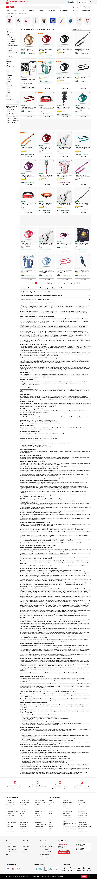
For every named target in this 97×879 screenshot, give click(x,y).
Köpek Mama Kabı (38, 811)
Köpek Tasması (38, 813)
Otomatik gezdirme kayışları (26, 396)
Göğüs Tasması (11, 36)
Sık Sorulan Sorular (44, 844)
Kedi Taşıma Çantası (10, 815)
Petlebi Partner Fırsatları (11, 849)
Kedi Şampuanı (23, 817)
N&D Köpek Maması (81, 811)
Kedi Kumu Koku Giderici (25, 802)
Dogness (10, 81)
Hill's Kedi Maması (67, 804)
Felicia (50, 813)
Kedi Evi (21, 815)
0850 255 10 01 (62, 844)
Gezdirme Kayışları (12, 39)
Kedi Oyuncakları (9, 817)
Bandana (10, 50)
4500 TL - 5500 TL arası (13, 120)
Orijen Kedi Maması (67, 817)
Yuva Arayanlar (86, 10)
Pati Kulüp (75, 10)
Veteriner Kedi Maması (39, 826)
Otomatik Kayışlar (12, 38)
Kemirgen (31, 10)
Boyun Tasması (11, 41)
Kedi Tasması (23, 806)
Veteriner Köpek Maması (39, 828)
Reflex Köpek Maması (82, 820)
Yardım (80, 7)
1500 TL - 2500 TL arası (13, 115)
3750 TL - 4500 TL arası (13, 118)
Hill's (50, 804)
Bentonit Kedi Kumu (10, 826)
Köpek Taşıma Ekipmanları (12, 66)
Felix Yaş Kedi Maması (82, 800)
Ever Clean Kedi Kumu (82, 831)
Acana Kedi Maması (67, 809)
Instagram (64, 870)
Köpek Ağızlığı (11, 43)
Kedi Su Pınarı (8, 824)
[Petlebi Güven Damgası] (38, 869)
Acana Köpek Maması (82, 813)
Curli (9, 77)
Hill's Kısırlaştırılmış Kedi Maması (69, 826)
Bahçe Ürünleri (9, 58)
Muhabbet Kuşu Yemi (39, 822)
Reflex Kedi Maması (67, 815)
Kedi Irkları (25, 849)
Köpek (15, 10)
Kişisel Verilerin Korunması (46, 854)
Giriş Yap (72, 7)
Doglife (9, 79)
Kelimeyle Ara (9, 99)
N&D (50, 806)
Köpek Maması (23, 824)
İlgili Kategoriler (10, 56)
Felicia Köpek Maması (82, 817)
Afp (9, 73)
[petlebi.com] (6, 13)
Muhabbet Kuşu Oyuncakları (40, 824)
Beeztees (10, 75)
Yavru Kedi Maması (10, 802)
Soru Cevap (26, 846)
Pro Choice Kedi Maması (82, 802)
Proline (50, 828)
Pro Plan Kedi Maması (67, 800)
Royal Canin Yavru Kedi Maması (84, 826)
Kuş (23, 10)
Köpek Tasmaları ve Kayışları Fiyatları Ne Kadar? (36, 299)
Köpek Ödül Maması (10, 63)
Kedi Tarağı (22, 811)
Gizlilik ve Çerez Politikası (46, 857)
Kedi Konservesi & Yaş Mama (12, 811)
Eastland (10, 83)
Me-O (50, 824)
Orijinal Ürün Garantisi (11, 846)
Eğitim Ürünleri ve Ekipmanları (10, 60)
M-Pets (9, 92)
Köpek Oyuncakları (38, 809)
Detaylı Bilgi (60, 876)
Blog (24, 844)
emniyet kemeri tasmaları (50, 381)
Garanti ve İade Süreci (45, 851)
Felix (50, 831)
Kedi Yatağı (22, 809)
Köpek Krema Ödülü (10, 831)
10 (64, 283)
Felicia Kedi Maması (67, 813)
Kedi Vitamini (23, 804)
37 (75, 283)
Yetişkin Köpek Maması (39, 800)
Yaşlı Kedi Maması (24, 828)
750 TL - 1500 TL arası (13, 113)
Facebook (70, 870)
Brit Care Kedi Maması (67, 811)
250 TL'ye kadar (11, 109)
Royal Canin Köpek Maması (83, 806)
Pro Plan (50, 800)
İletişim (7, 854)
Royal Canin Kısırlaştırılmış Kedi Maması (69, 824)
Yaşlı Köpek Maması (24, 831)
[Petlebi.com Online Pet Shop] (10, 7)
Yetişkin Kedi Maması (10, 806)
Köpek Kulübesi (9, 65)
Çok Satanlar (51, 10)
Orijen (50, 820)
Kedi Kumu (8, 809)
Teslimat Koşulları (44, 849)
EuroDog (10, 85)
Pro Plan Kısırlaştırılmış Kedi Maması (68, 821)
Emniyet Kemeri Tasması (11, 47)
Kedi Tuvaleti (8, 820)
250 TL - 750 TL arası (12, 111)
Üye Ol (66, 7)
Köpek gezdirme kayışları (26, 389)
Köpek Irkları (26, 851)
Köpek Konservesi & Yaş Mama (41, 802)
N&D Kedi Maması (66, 806)
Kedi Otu (22, 813)
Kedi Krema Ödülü (9, 828)
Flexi (9, 88)
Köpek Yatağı (37, 815)
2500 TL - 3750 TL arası (13, 117)
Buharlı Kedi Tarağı (24, 822)
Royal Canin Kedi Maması (68, 802)
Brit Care (50, 811)
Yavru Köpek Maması (24, 826)
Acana (50, 809)
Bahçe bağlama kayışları (25, 403)
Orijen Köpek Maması (82, 822)
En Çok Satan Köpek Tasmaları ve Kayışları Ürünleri (36, 292)
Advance (51, 817)
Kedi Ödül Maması (9, 813)
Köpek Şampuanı (38, 817)
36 (71, 283)
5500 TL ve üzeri (11, 122)
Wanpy (50, 822)
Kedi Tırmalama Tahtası (11, 822)
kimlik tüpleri (40, 478)
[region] (12, 81)
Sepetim (88, 7)
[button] (91, 21)
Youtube (79, 870)
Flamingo (10, 86)
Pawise (9, 94)
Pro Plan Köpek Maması (82, 804)
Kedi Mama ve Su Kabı (24, 800)
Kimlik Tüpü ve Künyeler (13, 52)
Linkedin (84, 870)
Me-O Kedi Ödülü (81, 828)
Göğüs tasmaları (24, 374)
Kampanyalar (63, 10)
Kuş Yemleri (37, 820)
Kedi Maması (8, 800)
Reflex (9, 96)
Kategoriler (9, 29)
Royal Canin (51, 802)
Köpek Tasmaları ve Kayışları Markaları (11, 71)
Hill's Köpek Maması (82, 809)
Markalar (41, 10)
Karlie (9, 90)
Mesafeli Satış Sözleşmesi (46, 846)
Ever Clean (51, 826)
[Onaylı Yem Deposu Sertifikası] (45, 869)
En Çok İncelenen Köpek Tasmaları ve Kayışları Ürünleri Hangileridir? (42, 295)
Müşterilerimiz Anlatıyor (11, 851)
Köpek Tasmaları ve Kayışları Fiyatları (11, 107)
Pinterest (89, 870)
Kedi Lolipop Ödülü (38, 831)
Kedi (8, 10)
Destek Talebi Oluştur (64, 852)
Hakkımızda (8, 844)
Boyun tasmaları (24, 367)
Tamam (84, 876)
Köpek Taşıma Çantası (39, 806)
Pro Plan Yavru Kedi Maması (83, 824)
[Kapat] (90, 2)
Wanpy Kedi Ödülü (67, 831)
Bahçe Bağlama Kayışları (13, 45)
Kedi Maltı (22, 820)
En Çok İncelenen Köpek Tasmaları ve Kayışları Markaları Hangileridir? (42, 288)
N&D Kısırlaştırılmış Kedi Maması (69, 828)
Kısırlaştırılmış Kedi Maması (11, 804)
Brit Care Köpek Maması (82, 815)
